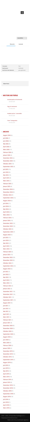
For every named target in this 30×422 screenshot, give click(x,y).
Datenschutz (13, 418)
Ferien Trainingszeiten (12, 120)
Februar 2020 (7, 345)
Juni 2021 (6, 308)
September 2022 (8, 266)
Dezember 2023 (7, 223)
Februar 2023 (7, 252)
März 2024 (6, 215)
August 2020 (7, 337)
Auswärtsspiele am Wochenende (14, 99)
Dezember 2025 (7, 158)
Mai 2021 (5, 311)
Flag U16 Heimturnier (12, 106)
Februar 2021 (7, 320)
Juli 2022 (5, 271)
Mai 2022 (5, 277)
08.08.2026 (12, 115)
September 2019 (8, 359)
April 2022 (6, 280)
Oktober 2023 (7, 229)
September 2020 (8, 334)
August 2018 (7, 396)
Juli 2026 (5, 138)
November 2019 (8, 354)
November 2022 (8, 260)
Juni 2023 (6, 240)
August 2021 (7, 303)
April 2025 (6, 178)
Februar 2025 (7, 183)
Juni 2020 (6, 340)
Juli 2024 (5, 203)
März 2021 (6, 317)
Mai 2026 (5, 144)
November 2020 (8, 328)
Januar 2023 (6, 254)
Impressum (4, 418)
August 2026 (7, 135)
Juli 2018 (5, 399)
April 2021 (6, 314)
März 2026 (6, 149)
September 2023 (8, 232)
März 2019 (6, 376)
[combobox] (22, 38)
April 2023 (6, 246)
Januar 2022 (6, 288)
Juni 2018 (6, 402)
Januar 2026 (6, 155)
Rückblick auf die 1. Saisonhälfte (14, 113)
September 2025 (8, 166)
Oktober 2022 (7, 263)
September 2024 (8, 198)
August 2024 (7, 200)
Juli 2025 (5, 169)
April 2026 (6, 146)
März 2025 (6, 181)
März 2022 (6, 283)
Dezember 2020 (7, 325)
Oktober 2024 (7, 195)
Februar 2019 (7, 379)
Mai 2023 (5, 243)
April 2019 (6, 374)
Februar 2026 (7, 152)
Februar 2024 (7, 217)
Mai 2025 (5, 175)
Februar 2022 (7, 286)
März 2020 (6, 342)
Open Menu (22, 12)
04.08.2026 (12, 122)
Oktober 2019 (7, 357)
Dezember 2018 (7, 385)
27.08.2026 (12, 108)
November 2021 (8, 294)
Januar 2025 (6, 186)
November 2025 (8, 161)
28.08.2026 (12, 101)
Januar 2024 (6, 220)
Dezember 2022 (7, 257)
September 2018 (8, 394)
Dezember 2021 (7, 291)
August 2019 (7, 362)
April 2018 (6, 405)
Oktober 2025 (7, 163)
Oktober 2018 (7, 391)
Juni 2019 (6, 368)
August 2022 (7, 269)
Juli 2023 (5, 237)
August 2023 (7, 234)
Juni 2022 (6, 274)
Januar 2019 (6, 382)
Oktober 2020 (7, 331)
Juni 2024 (6, 206)
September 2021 (8, 300)
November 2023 (8, 226)
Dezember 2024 (7, 189)
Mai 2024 (5, 209)
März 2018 (6, 408)
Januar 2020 (6, 348)
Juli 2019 (5, 365)
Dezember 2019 (7, 351)
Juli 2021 (5, 305)
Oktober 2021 (7, 297)
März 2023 (6, 249)
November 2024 (8, 192)
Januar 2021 (6, 323)
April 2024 (6, 212)
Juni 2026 (6, 141)
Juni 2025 (6, 172)
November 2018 (8, 388)
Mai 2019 (5, 371)
